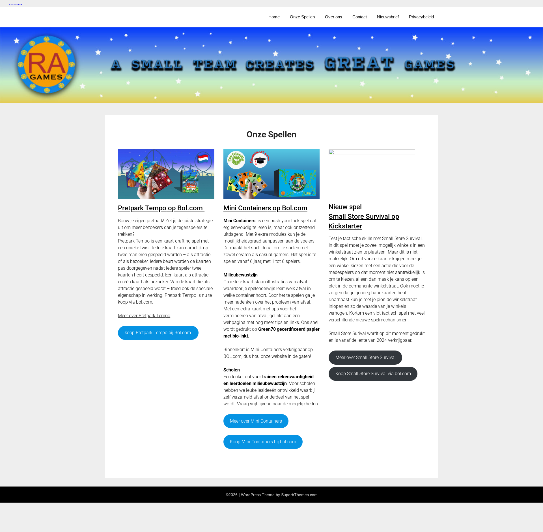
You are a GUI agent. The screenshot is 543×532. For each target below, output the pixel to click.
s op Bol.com (265, 208)
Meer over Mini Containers (256, 421)
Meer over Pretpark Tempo (144, 315)
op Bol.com (161, 208)
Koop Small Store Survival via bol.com (373, 373)
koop (158, 332)
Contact (359, 16)
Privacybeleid (421, 16)
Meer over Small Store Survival (365, 357)
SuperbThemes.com (299, 494)
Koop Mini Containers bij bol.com (263, 441)
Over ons (333, 16)
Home (274, 16)
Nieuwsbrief (388, 16)
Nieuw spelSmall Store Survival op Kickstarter (364, 216)
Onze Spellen (302, 16)
